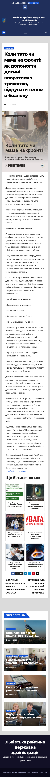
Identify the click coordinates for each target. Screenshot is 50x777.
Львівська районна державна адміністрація (29, 18)
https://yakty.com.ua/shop (16, 471)
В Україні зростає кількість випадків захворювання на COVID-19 (15, 586)
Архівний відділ (12, 656)
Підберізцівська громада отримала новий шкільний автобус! (35, 586)
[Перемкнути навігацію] (25, 33)
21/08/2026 (12, 640)
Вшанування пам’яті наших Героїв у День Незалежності (21, 635)
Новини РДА (9, 48)
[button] (46, 33)
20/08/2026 (12, 667)
